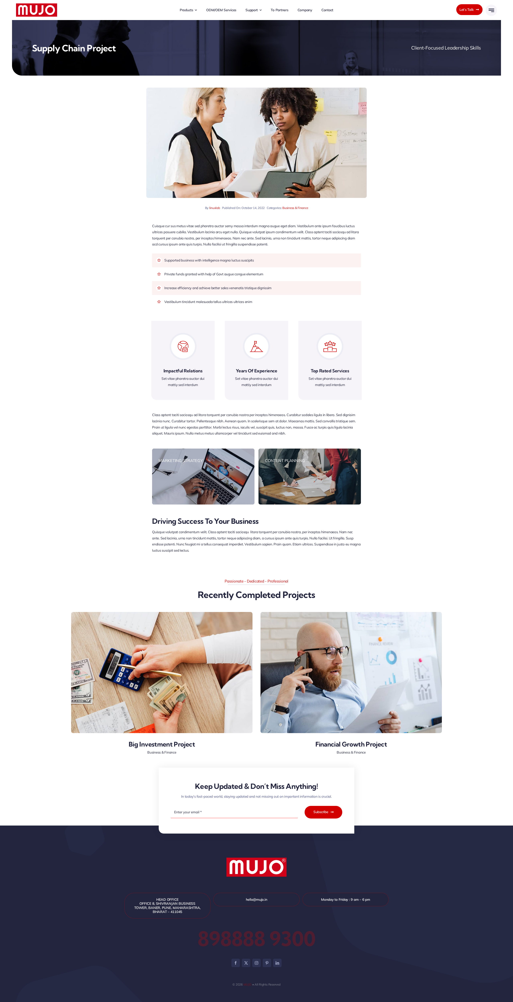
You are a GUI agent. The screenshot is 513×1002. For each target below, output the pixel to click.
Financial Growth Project (351, 744)
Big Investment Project (162, 744)
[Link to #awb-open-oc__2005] (491, 10)
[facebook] (235, 963)
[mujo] (36, 5)
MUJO (247, 984)
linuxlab (214, 208)
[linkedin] (277, 963)
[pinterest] (267, 963)
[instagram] (256, 963)
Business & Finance (295, 208)
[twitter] (246, 963)
